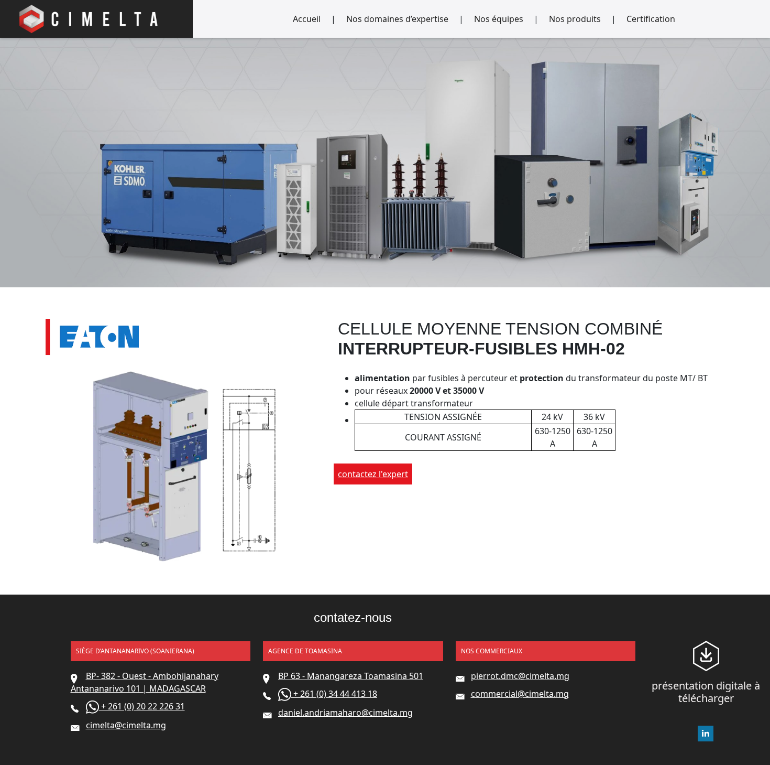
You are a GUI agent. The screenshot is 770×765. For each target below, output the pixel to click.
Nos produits (575, 19)
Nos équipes (498, 19)
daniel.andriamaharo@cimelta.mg (345, 712)
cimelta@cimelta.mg (126, 725)
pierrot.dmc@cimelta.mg (520, 676)
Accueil (307, 19)
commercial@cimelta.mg (520, 693)
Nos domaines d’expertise (397, 19)
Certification (650, 19)
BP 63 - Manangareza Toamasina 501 (350, 676)
